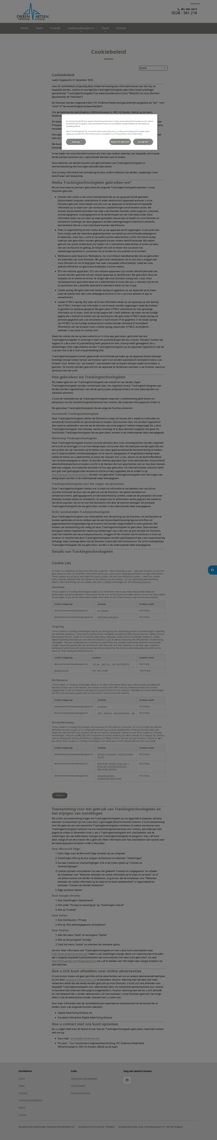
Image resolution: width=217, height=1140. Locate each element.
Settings (76, 142)
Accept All (143, 142)
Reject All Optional (120, 142)
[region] (110, 132)
